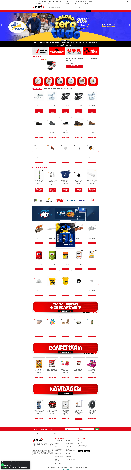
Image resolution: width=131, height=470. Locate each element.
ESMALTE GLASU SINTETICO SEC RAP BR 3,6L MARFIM (79, 261)
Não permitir (85, 1)
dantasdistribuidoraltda (83, 446)
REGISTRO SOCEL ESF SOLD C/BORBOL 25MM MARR (52, 155)
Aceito (5, 467)
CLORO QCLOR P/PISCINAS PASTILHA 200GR (65, 181)
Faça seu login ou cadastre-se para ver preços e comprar (74, 66)
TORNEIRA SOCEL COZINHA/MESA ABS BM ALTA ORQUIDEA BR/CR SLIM (79, 155)
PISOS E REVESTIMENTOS (70, 450)
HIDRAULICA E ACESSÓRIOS (71, 442)
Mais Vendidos (47, 88)
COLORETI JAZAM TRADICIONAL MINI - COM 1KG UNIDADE (39, 370)
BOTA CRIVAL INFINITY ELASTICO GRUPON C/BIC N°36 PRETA (52, 130)
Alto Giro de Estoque (68, 88)
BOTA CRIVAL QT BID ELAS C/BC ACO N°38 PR (39, 130)
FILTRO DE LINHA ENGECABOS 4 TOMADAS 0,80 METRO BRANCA (78, 102)
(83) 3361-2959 (96, 7)
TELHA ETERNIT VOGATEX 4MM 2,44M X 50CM (39, 287)
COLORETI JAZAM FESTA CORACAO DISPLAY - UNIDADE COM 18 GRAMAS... (65, 370)
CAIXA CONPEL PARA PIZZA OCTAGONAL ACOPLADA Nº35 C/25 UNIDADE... (65, 329)
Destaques (53, 88)
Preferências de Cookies (22, 467)
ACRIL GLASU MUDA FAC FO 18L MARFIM (92, 261)
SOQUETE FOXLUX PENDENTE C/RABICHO (39, 181)
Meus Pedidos (41, 434)
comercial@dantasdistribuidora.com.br (85, 443)
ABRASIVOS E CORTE (58, 440)
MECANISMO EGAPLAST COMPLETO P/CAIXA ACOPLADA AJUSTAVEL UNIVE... (79, 412)
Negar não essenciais (12, 467)
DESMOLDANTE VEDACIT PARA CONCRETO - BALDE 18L (65, 288)
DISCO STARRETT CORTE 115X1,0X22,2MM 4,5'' (52, 181)
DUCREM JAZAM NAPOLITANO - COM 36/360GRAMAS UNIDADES (91, 370)
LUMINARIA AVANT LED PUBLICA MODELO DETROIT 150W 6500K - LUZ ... (78, 181)
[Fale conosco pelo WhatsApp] (2, 464)
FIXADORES (68, 440)
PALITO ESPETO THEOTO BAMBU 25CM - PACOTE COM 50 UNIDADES (92, 329)
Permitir (89, 1)
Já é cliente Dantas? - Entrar (69, 3)
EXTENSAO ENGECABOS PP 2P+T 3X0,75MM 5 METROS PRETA (52, 102)
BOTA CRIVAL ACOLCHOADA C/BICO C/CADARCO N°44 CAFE (92, 130)
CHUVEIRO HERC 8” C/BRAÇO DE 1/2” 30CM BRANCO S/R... (52, 235)
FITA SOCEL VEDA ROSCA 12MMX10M (92, 155)
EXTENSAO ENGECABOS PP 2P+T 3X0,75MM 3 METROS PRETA (39, 102)
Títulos (58, 434)
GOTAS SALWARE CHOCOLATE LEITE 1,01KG (78, 370)
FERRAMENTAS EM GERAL (59, 463)
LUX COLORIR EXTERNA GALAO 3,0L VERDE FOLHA (52, 261)
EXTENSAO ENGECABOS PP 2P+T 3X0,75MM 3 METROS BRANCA (65, 102)
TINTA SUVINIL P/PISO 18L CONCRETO (65, 261)
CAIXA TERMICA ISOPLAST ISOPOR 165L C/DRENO (39, 329)
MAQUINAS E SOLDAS (70, 447)
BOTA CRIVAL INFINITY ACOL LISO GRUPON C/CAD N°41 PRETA (66, 130)
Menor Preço (60, 88)
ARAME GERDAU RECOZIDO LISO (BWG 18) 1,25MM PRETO (78, 288)
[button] (61, 40)
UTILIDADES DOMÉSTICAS (70, 459)
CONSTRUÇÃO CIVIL (58, 449)
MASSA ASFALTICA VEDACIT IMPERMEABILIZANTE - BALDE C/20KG (52, 288)
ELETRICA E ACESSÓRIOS (59, 457)
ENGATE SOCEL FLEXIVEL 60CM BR (39, 155)
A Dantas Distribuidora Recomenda (40, 167)
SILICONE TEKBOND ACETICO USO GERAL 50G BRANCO (39, 411)
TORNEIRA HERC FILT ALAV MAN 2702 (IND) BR (92, 235)
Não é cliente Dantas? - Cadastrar (83, 3)
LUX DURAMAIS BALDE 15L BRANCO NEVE (91, 181)
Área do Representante (95, 3)
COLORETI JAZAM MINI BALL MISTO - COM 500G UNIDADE (52, 370)
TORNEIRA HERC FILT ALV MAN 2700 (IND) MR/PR (78, 235)
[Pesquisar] (76, 7)
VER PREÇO (40, 137)
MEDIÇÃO (67, 449)
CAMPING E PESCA (58, 447)
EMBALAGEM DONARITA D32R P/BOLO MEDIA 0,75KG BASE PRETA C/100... (79, 329)
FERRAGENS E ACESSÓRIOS (59, 462)
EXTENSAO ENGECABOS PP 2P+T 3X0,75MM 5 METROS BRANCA (92, 102)
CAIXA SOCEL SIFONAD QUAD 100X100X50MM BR (65, 155)
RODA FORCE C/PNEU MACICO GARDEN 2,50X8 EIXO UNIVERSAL (92, 411)
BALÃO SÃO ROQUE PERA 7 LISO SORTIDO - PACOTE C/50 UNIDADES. (52, 329)
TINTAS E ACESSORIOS (70, 457)
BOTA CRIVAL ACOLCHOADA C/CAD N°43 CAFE (79, 130)
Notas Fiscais (75, 434)
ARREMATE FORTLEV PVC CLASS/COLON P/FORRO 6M (92, 287)
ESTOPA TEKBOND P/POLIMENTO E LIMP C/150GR (65, 411)
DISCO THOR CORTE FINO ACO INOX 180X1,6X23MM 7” (52, 411)
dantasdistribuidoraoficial (83, 445)
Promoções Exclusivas (37, 88)
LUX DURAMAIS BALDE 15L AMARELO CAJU (39, 261)
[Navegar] (2, 25)
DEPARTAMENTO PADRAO (59, 456)
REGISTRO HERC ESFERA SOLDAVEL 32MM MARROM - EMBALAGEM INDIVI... (39, 235)
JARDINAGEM (68, 446)
